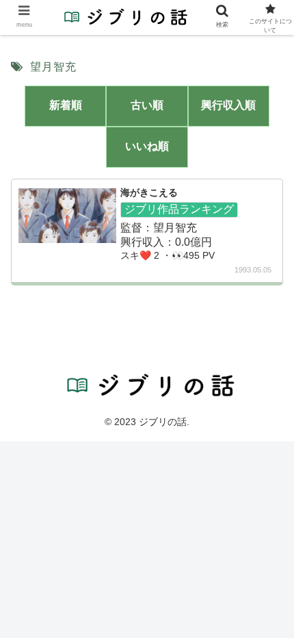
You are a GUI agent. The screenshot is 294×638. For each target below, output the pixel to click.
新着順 (65, 105)
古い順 (147, 105)
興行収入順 (228, 105)
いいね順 (147, 146)
